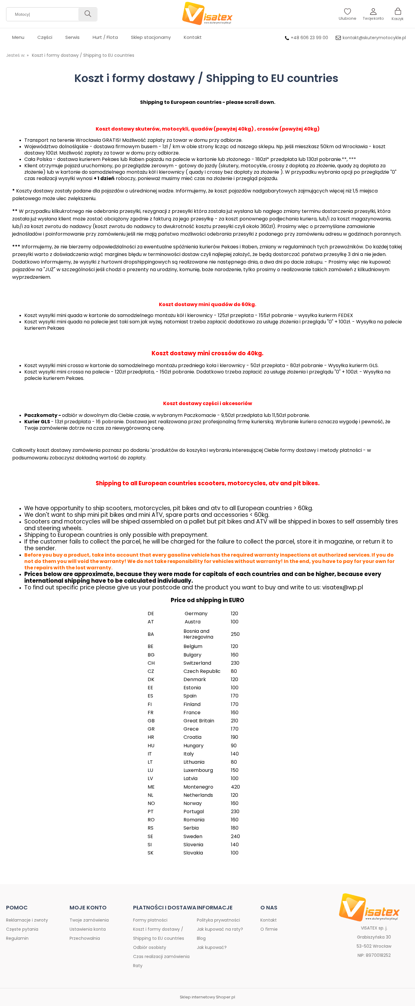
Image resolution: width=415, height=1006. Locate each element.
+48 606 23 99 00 (309, 38)
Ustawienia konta (88, 929)
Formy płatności (150, 920)
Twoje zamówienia (89, 920)
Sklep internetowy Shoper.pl (207, 997)
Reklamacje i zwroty (27, 920)
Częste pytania (22, 929)
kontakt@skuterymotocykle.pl (374, 38)
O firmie (269, 929)
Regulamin (17, 938)
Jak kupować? (212, 947)
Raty (137, 966)
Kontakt (268, 920)
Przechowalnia (85, 938)
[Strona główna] (207, 14)
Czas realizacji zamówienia (161, 956)
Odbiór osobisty (149, 947)
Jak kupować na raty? (220, 929)
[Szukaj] (87, 14)
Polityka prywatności (218, 920)
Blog (201, 938)
